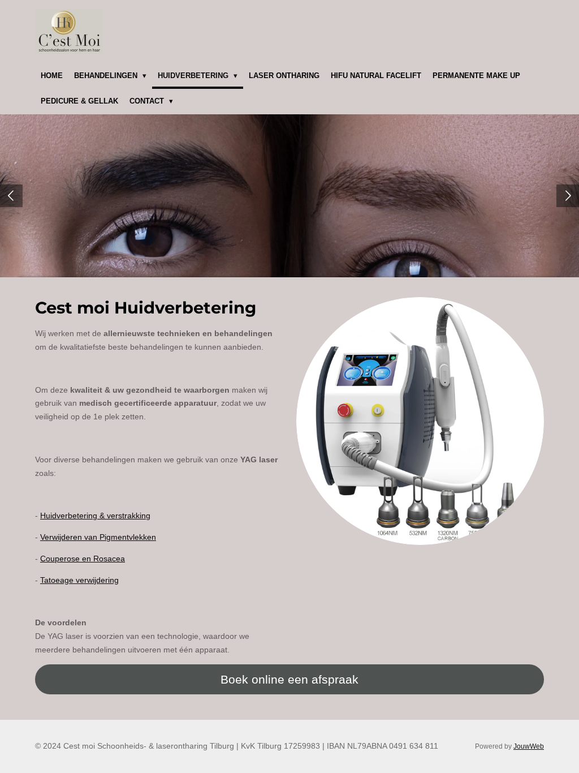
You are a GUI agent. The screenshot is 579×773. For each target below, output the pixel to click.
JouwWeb (528, 746)
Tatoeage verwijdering (79, 580)
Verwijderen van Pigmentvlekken (98, 537)
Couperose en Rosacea (82, 558)
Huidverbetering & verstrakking (95, 515)
